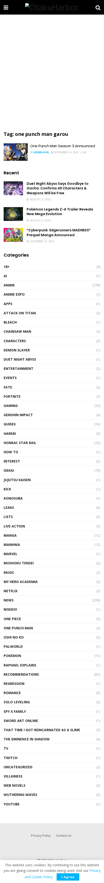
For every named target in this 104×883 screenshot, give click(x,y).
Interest (12, 461)
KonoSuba (13, 498)
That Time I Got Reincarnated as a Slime (42, 730)
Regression (14, 683)
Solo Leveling (17, 702)
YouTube (12, 804)
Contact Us (64, 835)
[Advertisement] (52, 71)
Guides (10, 424)
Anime (9, 285)
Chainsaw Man (17, 331)
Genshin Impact (18, 415)
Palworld (13, 646)
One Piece (12, 618)
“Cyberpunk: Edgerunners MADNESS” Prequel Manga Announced (59, 232)
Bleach (10, 322)
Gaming (11, 405)
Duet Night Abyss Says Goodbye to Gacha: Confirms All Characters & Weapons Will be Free (58, 188)
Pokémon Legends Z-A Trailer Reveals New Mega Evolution (60, 212)
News (9, 600)
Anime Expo (14, 294)
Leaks (9, 507)
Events (10, 377)
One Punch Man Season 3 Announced (62, 145)
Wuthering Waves (20, 794)
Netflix (10, 591)
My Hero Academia (21, 581)
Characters (15, 341)
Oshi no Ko (14, 637)
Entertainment (18, 368)
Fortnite (12, 396)
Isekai (9, 470)
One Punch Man (18, 628)
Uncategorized (18, 767)
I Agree (67, 877)
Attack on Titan (20, 313)
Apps (8, 303)
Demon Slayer (17, 350)
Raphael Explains (20, 665)
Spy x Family (15, 711)
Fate (8, 387)
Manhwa (12, 544)
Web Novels (14, 785)
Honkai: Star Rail (20, 442)
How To (11, 452)
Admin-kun (41, 152)
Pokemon (12, 655)
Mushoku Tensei (19, 563)
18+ (7, 266)
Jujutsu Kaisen (17, 480)
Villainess (13, 776)
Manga (10, 535)
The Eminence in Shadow (27, 739)
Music (9, 572)
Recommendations (21, 674)
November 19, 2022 (66, 152)
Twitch (10, 757)
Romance (12, 692)
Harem (10, 433)
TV (6, 748)
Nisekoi (10, 609)
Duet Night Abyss (20, 359)
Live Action (14, 526)
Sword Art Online (21, 720)
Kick (7, 489)
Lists (8, 516)
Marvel (10, 553)
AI (5, 276)
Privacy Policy (41, 835)
